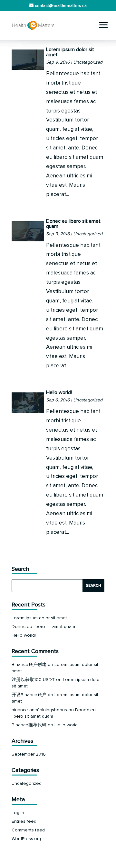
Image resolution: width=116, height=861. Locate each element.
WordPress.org (26, 838)
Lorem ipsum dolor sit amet (70, 52)
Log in (18, 812)
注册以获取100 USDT (33, 679)
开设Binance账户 (29, 694)
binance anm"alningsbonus (39, 710)
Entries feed (24, 821)
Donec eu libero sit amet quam (73, 223)
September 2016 (29, 754)
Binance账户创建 (29, 664)
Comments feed (28, 830)
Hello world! (59, 392)
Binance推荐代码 (29, 725)
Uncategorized (87, 62)
